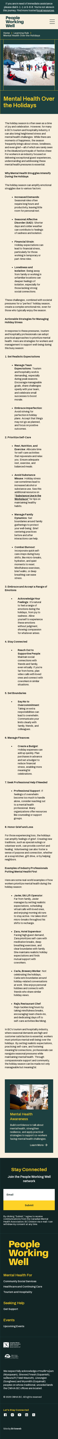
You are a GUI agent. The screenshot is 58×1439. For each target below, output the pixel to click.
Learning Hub (21, 33)
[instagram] (12, 1415)
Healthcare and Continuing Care (22, 1286)
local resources (45, 10)
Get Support (10, 1309)
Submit (29, 1205)
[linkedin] (27, 1415)
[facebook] (5, 1415)
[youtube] (19, 1415)
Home (6, 33)
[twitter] (34, 1415)
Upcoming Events (13, 1326)
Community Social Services (19, 1281)
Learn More (37, 1145)
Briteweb (16, 1429)
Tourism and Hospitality (17, 1292)
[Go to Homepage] (14, 21)
